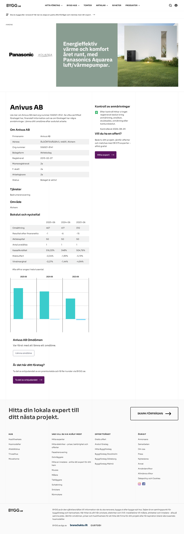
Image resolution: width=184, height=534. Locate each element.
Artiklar (101, 5)
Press (140, 454)
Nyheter (116, 5)
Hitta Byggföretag (103, 449)
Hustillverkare (15, 439)
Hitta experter (58, 439)
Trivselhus (13, 454)
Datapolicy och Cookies (149, 478)
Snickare (56, 489)
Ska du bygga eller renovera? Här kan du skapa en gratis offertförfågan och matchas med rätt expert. (50, 15)
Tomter (88, 5)
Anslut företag (101, 444)
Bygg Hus (72, 5)
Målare (55, 475)
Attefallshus (14, 449)
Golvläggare (57, 457)
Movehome (14, 459)
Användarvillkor (145, 468)
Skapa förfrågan (150, 413)
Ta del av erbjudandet (26, 380)
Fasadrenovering (59, 452)
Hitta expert (103, 155)
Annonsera (143, 439)
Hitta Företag (52, 5)
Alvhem (14, 207)
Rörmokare (57, 494)
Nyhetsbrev (143, 459)
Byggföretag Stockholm (106, 454)
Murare (55, 470)
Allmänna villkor (145, 473)
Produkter (131, 5)
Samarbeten (143, 444)
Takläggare (57, 480)
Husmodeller (15, 444)
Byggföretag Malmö (104, 464)
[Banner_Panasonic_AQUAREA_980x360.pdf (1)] (92, 85)
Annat (140, 464)
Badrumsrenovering (20, 195)
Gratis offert (100, 439)
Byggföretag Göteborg (105, 459)
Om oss (141, 449)
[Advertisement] (155, 121)
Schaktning (57, 485)
